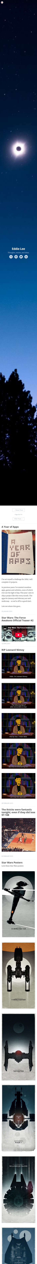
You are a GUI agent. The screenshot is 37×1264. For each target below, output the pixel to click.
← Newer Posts (18, 510)
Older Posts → (18, 519)
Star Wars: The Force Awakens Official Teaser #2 (17, 619)
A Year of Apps (10, 526)
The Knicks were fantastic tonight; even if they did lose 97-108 (18, 812)
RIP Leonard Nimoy (13, 650)
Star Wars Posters (12, 862)
